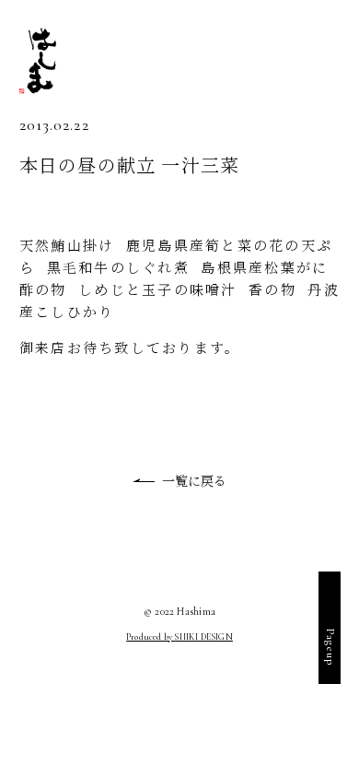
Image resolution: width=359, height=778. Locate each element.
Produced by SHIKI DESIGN (179, 636)
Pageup (330, 647)
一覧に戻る (194, 480)
